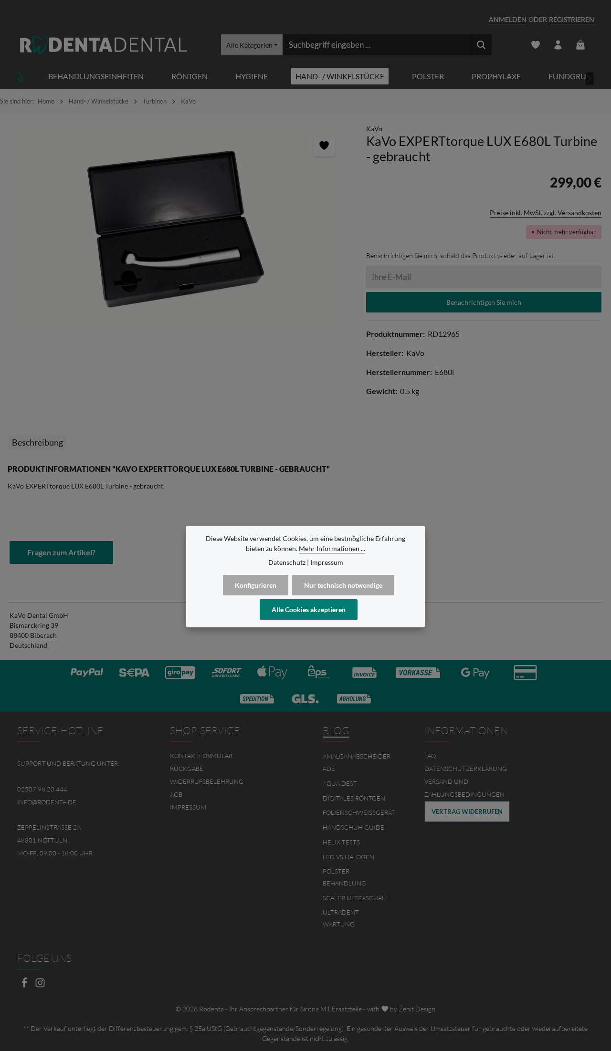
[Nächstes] (590, 78)
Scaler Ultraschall (356, 898)
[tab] (37, 442)
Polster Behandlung (344, 877)
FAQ (430, 756)
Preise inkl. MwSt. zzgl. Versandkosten (545, 212)
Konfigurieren (255, 585)
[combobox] (377, 44)
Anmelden (508, 19)
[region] (178, 226)
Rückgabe (186, 768)
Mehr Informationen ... (332, 548)
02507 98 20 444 (42, 789)
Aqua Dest (340, 783)
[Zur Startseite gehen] (103, 45)
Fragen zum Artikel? (61, 552)
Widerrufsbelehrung (206, 781)
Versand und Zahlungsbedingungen (464, 788)
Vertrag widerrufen (467, 811)
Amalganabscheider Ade (356, 762)
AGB (176, 794)
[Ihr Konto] (558, 45)
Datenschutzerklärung (465, 768)
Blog (336, 730)
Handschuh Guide (353, 827)
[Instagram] (40, 985)
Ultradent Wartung (341, 918)
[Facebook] (25, 985)
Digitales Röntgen (354, 798)
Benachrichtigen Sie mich (483, 302)
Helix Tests (341, 842)
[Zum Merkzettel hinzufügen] (324, 145)
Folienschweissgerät (359, 812)
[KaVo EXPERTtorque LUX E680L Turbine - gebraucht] (178, 226)
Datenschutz (287, 562)
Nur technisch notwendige (343, 585)
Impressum (188, 807)
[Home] (18, 76)
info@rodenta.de (46, 802)
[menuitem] (229, 755)
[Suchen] (481, 44)
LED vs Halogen (348, 857)
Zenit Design (417, 1009)
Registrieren (571, 19)
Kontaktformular (201, 756)
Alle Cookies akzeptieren (309, 609)
